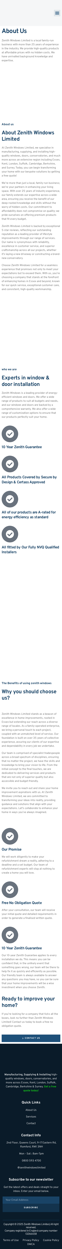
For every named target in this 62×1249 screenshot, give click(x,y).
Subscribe (31, 1207)
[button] (57, 13)
